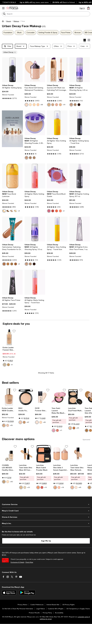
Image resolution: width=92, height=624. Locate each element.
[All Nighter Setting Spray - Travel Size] (79, 122)
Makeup (16, 21)
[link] (12, 91)
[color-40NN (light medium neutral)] (52, 104)
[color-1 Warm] (40, 422)
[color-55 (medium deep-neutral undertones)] (4, 264)
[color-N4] (20, 422)
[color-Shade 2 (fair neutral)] (30, 104)
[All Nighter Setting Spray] (12, 69)
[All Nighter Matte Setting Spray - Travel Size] (35, 282)
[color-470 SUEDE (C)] (73, 428)
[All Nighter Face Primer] (12, 282)
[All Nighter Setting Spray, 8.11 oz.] (79, 175)
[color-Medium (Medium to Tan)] (75, 104)
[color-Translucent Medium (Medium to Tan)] (34, 157)
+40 (11, 482)
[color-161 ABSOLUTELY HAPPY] (41, 487)
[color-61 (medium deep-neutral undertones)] (11, 264)
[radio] (26, 105)
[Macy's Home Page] (12, 8)
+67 (28, 422)
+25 (77, 428)
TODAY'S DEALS (9, 2)
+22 (28, 487)
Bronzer (78, 32)
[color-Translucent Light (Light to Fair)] (30, 157)
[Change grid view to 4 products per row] (84, 40)
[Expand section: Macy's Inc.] (46, 523)
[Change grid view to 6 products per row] (89, 40)
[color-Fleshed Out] (60, 210)
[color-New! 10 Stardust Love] (53, 430)
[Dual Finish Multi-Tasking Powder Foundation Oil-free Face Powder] (75, 397)
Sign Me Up (46, 541)
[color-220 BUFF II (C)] (70, 428)
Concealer (31, 32)
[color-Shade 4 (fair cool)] (38, 104)
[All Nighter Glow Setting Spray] (57, 122)
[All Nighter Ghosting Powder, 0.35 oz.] (35, 122)
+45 (79, 487)
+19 (64, 105)
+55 (11, 425)
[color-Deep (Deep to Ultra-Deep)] (79, 104)
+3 (63, 211)
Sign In (82, 8)
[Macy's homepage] (3, 21)
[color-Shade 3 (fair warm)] (34, 104)
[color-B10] (3, 481)
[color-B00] (7, 481)
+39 (44, 422)
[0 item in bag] (88, 8)
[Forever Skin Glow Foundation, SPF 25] (42, 397)
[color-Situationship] (52, 210)
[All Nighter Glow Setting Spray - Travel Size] (57, 229)
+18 (62, 487)
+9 (12, 365)
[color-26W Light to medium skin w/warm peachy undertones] (55, 487)
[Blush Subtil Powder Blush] (43, 454)
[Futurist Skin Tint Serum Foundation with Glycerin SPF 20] (9, 337)
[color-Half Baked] (11, 210)
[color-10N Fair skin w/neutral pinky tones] (59, 487)
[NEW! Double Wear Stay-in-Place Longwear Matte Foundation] (9, 397)
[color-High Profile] (7, 210)
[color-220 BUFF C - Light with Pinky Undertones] (21, 487)
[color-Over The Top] (15, 210)
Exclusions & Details (17, 562)
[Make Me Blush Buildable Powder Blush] (59, 397)
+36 (41, 105)
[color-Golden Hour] (4, 210)
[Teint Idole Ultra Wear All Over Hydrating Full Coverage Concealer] (26, 454)
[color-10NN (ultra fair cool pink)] (60, 104)
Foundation (8, 32)
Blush (19, 32)
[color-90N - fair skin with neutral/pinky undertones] (76, 487)
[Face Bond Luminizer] (12, 175)
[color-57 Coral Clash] (57, 430)
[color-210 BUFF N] (89, 487)
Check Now (29, 562)
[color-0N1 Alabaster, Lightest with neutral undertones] (7, 425)
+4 (19, 211)
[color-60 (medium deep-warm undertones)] (7, 264)
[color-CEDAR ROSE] (38, 487)
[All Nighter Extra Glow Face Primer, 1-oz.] (79, 229)
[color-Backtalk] (48, 210)
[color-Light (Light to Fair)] (71, 104)
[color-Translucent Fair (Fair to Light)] (26, 157)
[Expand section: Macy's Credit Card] (46, 511)
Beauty (8, 21)
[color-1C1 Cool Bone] (4, 364)
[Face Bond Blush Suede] (57, 175)
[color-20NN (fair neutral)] (48, 104)
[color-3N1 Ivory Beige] (8, 364)
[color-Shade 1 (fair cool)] (26, 104)
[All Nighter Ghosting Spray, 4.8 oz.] (79, 69)
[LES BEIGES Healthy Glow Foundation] (9, 454)
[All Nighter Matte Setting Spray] (35, 175)
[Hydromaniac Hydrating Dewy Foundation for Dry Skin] (12, 229)
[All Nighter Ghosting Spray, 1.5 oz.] (35, 229)
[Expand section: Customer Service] (46, 504)
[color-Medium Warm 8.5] (90, 430)
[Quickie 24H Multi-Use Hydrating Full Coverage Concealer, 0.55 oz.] (57, 69)
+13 (45, 487)
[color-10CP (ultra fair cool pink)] (56, 104)
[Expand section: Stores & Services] (46, 517)
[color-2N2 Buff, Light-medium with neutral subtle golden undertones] (3, 425)
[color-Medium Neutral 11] (86, 430)
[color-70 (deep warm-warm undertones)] (15, 264)
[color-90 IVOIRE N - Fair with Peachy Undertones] (24, 487)
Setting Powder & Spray (47, 32)
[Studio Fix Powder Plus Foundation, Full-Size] (25, 397)
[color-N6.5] (24, 422)
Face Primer (65, 32)
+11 (61, 430)
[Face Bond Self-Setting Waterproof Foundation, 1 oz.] (35, 69)
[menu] (3, 8)
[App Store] (9, 592)
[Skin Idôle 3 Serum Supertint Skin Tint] (60, 454)
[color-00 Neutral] (36, 422)
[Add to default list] (14, 331)
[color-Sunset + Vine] (56, 210)
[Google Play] (27, 592)
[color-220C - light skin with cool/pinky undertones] (72, 487)
